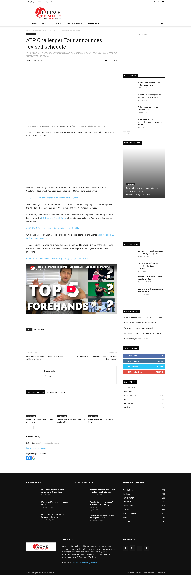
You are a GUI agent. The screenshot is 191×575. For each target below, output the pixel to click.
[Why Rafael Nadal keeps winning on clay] (32, 505)
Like (161, 356)
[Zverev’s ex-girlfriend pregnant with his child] (129, 292)
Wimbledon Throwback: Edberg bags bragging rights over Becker (45, 357)
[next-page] (32, 427)
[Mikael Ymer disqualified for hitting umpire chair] (40, 407)
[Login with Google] (33, 458)
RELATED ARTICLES (36, 392)
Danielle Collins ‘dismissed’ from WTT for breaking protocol (149, 266)
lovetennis (32, 60)
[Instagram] (154, 2)
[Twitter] (159, 2)
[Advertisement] (117, 13)
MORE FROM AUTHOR (56, 392)
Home (28, 30)
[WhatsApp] (62, 66)
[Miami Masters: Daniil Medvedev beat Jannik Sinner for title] (129, 122)
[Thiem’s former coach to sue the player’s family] (129, 279)
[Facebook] (150, 2)
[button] (162, 23)
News (34, 23)
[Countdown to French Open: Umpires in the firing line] (32, 517)
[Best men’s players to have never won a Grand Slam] (32, 492)
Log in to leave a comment (37, 448)
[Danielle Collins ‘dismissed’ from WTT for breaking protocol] (129, 266)
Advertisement (149, 573)
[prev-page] (27, 427)
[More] (80, 66)
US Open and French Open (53, 218)
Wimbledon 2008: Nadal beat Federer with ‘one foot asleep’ (97, 357)
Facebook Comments (51, 443)
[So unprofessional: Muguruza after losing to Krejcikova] (129, 254)
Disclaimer (130, 573)
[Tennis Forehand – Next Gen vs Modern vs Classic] (144, 173)
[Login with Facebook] (28, 458)
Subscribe (159, 372)
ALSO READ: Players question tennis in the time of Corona (53, 198)
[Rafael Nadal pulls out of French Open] (102, 407)
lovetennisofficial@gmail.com (85, 562)
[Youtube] (163, 2)
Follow (160, 361)
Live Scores (56, 23)
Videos (44, 23)
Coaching (130, 184)
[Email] (74, 66)
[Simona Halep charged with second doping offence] (71, 407)
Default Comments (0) (34, 443)
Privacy (138, 573)
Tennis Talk (93, 23)
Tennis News (37, 30)
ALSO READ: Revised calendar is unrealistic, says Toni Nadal (53, 228)
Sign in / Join (50, 2)
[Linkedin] (68, 66)
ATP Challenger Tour (41, 329)
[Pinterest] (56, 66)
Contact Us (161, 573)
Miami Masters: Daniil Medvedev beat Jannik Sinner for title (150, 122)
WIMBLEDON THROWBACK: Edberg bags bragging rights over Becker (58, 258)
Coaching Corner (75, 23)
